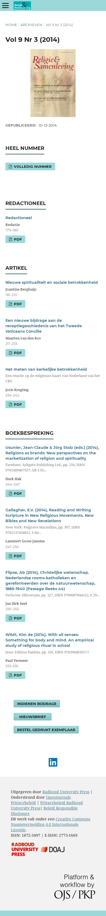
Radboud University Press (65, 791)
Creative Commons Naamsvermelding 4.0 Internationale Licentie (50, 824)
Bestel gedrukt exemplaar (46, 730)
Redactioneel (18, 217)
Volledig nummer (32, 166)
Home (11, 25)
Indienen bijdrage (37, 703)
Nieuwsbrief (32, 716)
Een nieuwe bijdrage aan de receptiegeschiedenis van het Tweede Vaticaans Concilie (43, 326)
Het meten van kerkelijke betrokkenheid (52, 375)
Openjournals (58, 797)
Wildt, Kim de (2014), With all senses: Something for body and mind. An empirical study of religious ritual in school (49, 643)
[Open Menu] (5, 5)
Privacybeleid (23, 802)
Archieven (31, 25)
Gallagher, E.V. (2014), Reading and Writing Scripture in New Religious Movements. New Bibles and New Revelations (49, 521)
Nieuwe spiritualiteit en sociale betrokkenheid (51, 282)
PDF (17, 239)
